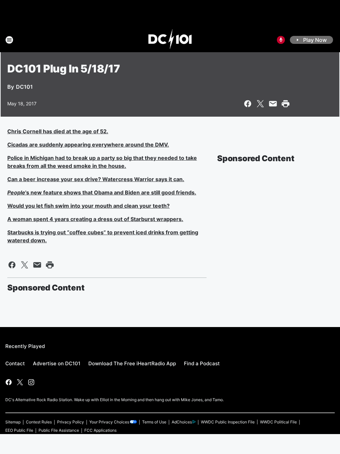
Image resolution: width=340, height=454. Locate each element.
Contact (15, 363)
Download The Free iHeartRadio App (132, 363)
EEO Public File (19, 430)
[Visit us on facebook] (9, 382)
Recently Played (25, 346)
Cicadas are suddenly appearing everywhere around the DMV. (88, 144)
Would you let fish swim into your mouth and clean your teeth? (88, 205)
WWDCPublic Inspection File (228, 421)
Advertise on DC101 (56, 363)
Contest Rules (39, 421)
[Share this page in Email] (273, 103)
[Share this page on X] (260, 103)
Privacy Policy (70, 421)
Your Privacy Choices (109, 421)
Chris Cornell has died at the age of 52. (57, 131)
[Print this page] (285, 103)
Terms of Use (154, 421)
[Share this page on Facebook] (247, 103)
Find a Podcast (202, 363)
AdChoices (182, 421)
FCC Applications (100, 430)
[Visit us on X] (20, 382)
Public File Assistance (59, 430)
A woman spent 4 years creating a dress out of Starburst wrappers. (95, 219)
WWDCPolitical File (278, 421)
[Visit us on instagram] (31, 382)
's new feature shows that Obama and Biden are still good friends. (101, 192)
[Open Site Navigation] (9, 40)
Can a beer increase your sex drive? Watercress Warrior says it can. (95, 179)
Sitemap (13, 421)
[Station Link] (170, 40)
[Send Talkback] (281, 40)
